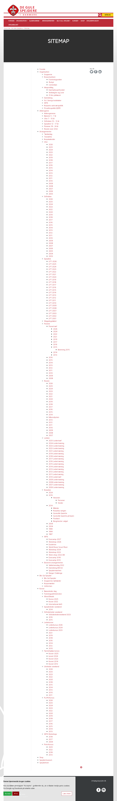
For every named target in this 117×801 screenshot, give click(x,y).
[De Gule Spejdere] (22, 10)
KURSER (75, 21)
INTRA (107, 15)
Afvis (16, 793)
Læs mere (67, 793)
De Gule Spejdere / (17, 28)
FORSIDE (11, 21)
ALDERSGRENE (34, 21)
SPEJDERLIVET (13, 25)
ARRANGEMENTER (48, 21)
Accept (8, 793)
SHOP (83, 21)
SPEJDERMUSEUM (92, 21)
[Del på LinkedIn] (100, 71)
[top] (81, 767)
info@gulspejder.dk (98, 781)
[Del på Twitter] (91, 71)
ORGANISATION (21, 21)
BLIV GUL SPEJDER (63, 21)
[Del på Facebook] (95, 71)
